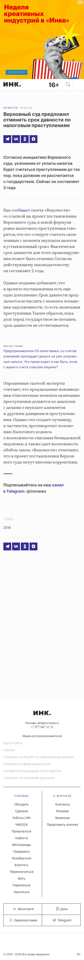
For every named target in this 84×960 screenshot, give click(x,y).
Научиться (21, 892)
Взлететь (21, 865)
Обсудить (21, 804)
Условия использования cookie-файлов (32, 771)
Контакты (62, 804)
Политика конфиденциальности (27, 764)
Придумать (21, 851)
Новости (10, 108)
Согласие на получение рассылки (29, 778)
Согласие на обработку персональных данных (38, 757)
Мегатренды (21, 845)
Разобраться (21, 858)
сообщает (21, 210)
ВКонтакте (25, 909)
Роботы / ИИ (21, 818)
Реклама (62, 811)
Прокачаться (21, 831)
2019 (7, 528)
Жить (21, 878)
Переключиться (21, 872)
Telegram (64, 920)
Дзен (64, 909)
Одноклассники (25, 920)
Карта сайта (12, 743)
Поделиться (21, 885)
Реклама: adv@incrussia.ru (42, 723)
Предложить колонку (62, 824)
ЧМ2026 (21, 824)
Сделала (21, 811)
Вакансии (62, 818)
